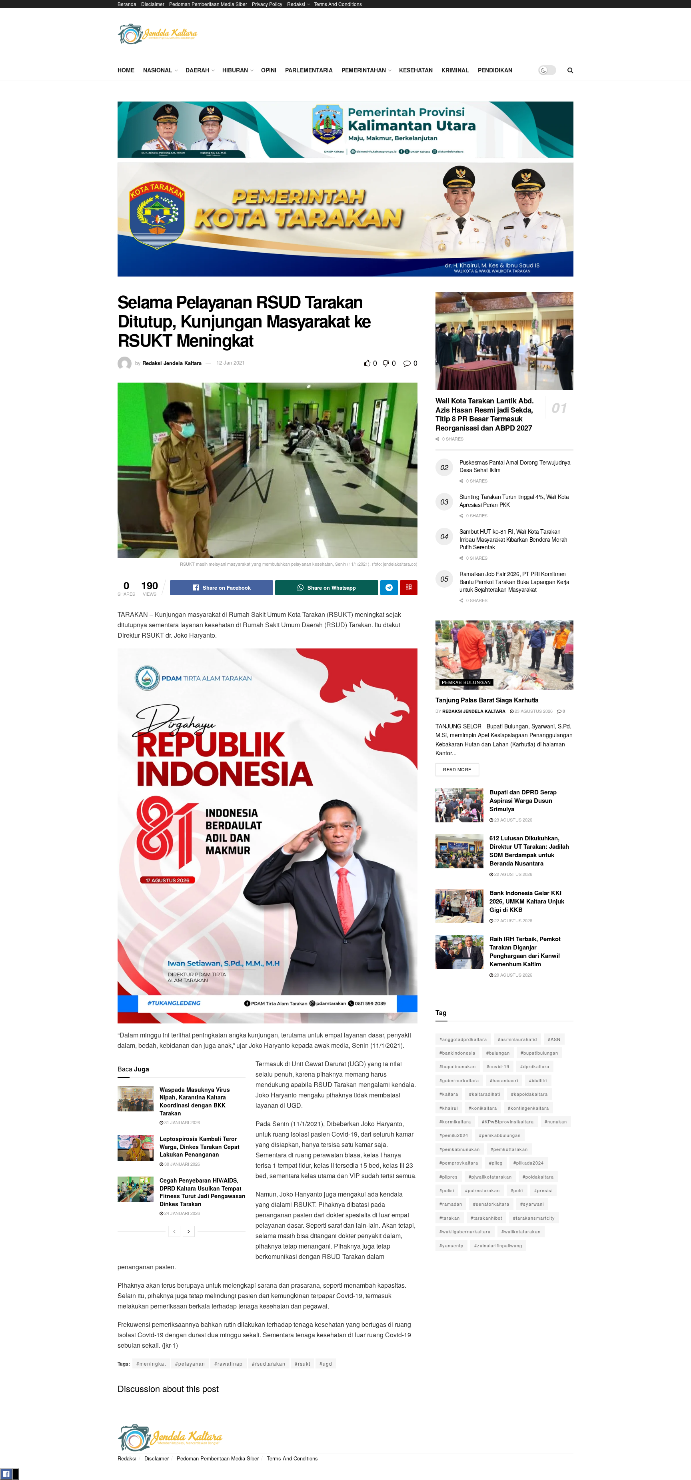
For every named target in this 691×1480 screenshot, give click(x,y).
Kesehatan (416, 70)
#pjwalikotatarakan (490, 1176)
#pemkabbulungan (500, 1135)
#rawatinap (228, 1363)
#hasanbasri (504, 1080)
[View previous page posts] (174, 1231)
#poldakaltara (538, 1176)
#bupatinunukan (457, 1066)
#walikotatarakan (521, 1231)
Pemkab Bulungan (466, 682)
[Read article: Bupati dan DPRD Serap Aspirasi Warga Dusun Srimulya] (459, 805)
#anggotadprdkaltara (463, 1039)
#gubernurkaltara (459, 1080)
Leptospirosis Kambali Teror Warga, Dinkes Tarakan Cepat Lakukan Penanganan (200, 1146)
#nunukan (556, 1121)
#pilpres (448, 1176)
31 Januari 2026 (181, 1122)
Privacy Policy (267, 3)
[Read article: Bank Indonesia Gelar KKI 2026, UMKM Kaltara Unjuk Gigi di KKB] (459, 906)
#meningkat (151, 1363)
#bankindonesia (457, 1052)
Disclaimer (152, 3)
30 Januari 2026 (181, 1164)
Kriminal (455, 70)
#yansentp (451, 1245)
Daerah (197, 70)
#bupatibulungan (539, 1052)
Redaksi (296, 3)
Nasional (157, 70)
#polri (517, 1190)
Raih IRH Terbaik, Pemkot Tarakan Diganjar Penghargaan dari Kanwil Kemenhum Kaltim (525, 951)
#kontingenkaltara (528, 1108)
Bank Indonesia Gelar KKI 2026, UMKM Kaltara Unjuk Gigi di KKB (526, 901)
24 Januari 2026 (181, 1213)
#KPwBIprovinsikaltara (508, 1121)
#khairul (448, 1108)
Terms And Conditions (338, 3)
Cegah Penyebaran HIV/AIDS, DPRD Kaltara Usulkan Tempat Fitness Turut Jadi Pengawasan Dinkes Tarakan (203, 1192)
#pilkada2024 (528, 1162)
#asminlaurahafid (517, 1039)
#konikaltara (483, 1108)
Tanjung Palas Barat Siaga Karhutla (487, 699)
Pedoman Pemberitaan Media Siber (208, 3)
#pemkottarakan (509, 1149)
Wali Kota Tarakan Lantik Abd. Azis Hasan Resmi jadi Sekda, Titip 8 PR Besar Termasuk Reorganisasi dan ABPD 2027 (484, 414)
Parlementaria (309, 70)
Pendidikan (495, 70)
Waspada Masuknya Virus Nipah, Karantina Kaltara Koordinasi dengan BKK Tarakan (195, 1101)
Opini (268, 70)
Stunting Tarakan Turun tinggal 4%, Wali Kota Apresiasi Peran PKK (514, 501)
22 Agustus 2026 (512, 874)
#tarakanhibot (486, 1218)
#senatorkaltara (491, 1204)
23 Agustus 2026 (533, 711)
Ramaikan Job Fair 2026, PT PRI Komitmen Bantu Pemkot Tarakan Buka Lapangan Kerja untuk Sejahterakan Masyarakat (514, 581)
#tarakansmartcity (534, 1218)
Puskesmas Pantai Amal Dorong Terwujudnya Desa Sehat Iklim (515, 466)
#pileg (496, 1162)
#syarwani (532, 1204)
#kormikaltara (455, 1121)
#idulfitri (538, 1080)
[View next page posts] (189, 1231)
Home (126, 70)
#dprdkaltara (534, 1066)
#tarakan (449, 1218)
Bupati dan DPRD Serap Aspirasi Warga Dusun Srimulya (523, 800)
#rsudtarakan (269, 1363)
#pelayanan (190, 1363)
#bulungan (498, 1052)
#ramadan (450, 1204)
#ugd (326, 1363)
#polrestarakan (482, 1190)
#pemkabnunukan (459, 1149)
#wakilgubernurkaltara (465, 1231)
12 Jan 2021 (230, 362)
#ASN (554, 1039)
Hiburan (235, 70)
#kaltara (448, 1094)
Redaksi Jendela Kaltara (172, 362)
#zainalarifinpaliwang (498, 1245)
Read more (461, 767)
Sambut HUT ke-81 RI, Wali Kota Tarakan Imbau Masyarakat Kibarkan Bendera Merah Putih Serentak (513, 539)
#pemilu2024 (453, 1135)
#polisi (446, 1190)
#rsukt (302, 1363)
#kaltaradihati (484, 1094)
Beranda (127, 3)
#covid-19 (498, 1066)
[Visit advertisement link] (345, 192)
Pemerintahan (364, 70)
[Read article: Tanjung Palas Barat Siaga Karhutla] (504, 655)
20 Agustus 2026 (512, 974)
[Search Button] (570, 70)
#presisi (543, 1190)
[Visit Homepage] (158, 34)
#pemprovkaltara (458, 1162)
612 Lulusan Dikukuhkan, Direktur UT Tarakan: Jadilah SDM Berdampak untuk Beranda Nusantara (529, 851)
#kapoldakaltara (529, 1094)
